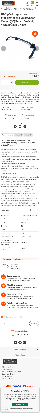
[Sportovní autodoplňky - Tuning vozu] (1, 8)
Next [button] (36, 48)
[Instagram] (24, 342)
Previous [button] (3, 48)
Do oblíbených (12, 115)
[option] (20, 48)
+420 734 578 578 (22, 335)
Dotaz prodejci (29, 115)
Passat (15, 9)
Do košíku (27, 82)
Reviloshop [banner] (8, 3)
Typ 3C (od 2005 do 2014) (26, 9)
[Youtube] (20, 342)
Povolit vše (20, 404)
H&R (35, 8)
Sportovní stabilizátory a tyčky (22, 8)
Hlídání (27, 118)
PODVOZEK (8, 8)
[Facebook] (15, 342)
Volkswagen (7, 9)
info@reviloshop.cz (22, 331)
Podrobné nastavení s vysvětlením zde (20, 408)
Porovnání (11, 118)
